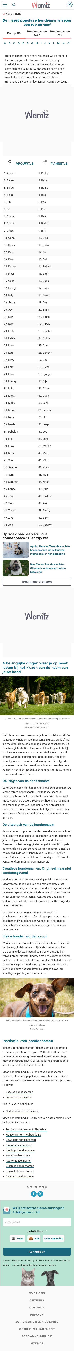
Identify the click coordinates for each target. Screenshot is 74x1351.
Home (9, 13)
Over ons (37, 1293)
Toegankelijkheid (37, 1336)
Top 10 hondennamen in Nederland (26, 1129)
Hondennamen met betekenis (23, 1134)
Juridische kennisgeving (37, 1322)
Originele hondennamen (20, 1171)
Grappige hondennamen (20, 1165)
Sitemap (37, 1343)
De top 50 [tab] (14, 33)
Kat (37, 1238)
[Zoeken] (14, 4)
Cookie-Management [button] (37, 1329)
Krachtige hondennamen (20, 1150)
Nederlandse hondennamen (22, 1111)
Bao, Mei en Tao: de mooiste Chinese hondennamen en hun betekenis (48, 568)
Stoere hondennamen (18, 1145)
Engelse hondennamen (19, 1092)
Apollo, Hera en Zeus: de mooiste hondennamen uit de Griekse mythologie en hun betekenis (50, 550)
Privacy (37, 1315)
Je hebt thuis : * (37, 1231)
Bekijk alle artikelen (37, 582)
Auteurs (37, 1300)
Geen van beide (53, 1238)
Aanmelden (37, 1252)
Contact (37, 1307)
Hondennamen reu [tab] (60, 33)
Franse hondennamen (18, 1097)
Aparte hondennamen (18, 1160)
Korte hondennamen (18, 1155)
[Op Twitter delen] (40, 1194)
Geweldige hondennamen (21, 1139)
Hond (18, 13)
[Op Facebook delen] (34, 1194)
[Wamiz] (43, 4)
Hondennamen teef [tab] (37, 33)
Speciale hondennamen (20, 1176)
